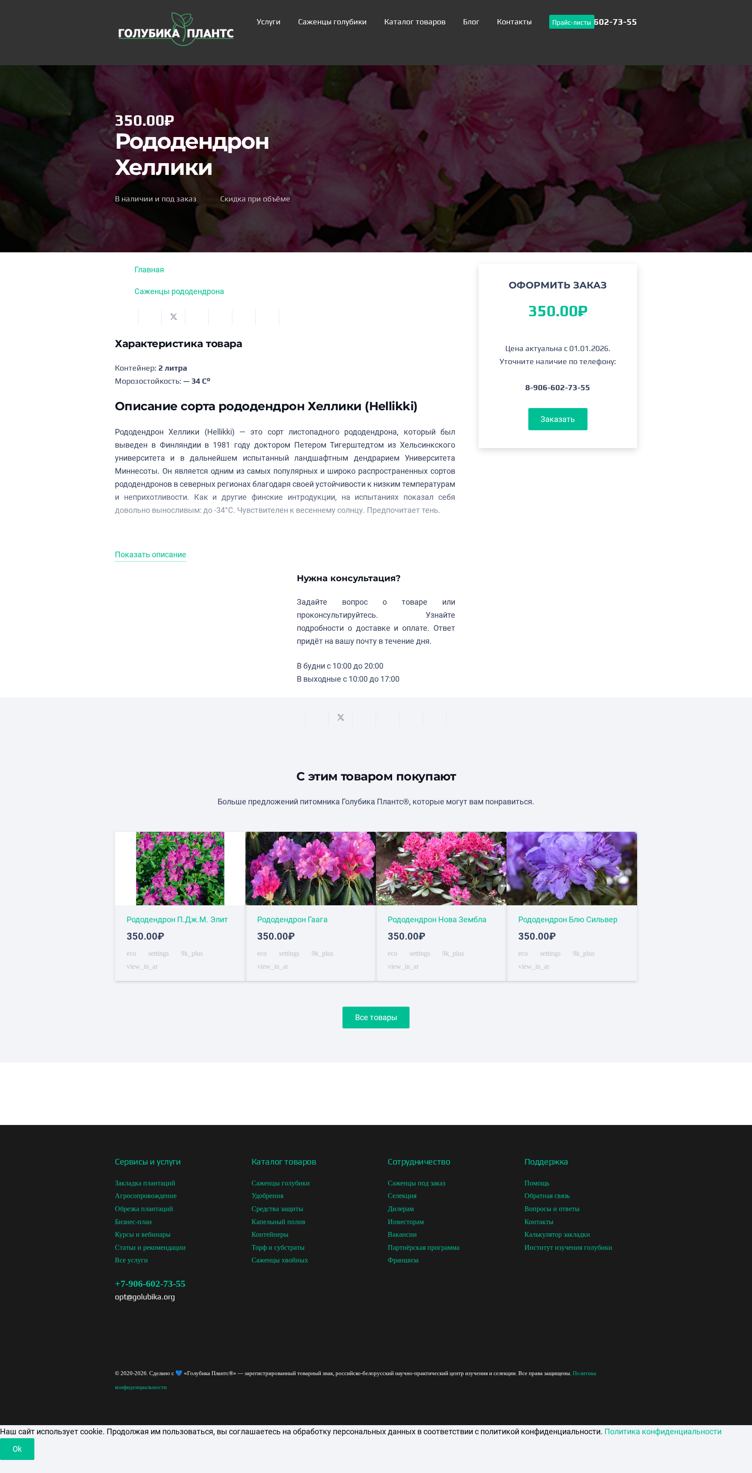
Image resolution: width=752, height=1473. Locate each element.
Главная (149, 269)
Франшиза (403, 1260)
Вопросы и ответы (552, 1208)
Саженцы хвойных (280, 1260)
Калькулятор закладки (557, 1234)
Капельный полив (279, 1221)
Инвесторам (406, 1221)
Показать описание (150, 554)
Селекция (402, 1195)
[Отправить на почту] (126, 317)
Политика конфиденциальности (663, 1431)
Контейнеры (270, 1234)
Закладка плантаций (145, 1183)
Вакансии (402, 1234)
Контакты (539, 1221)
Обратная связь (547, 1195)
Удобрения (267, 1195)
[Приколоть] (220, 317)
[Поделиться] (150, 317)
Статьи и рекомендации (150, 1247)
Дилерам (401, 1208)
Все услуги (131, 1260)
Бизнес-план (133, 1221)
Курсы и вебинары (143, 1234)
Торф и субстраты (278, 1247)
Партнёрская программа (424, 1247)
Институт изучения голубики (568, 1247)
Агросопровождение (146, 1195)
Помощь (536, 1183)
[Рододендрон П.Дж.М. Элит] (180, 906)
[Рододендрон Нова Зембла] (441, 906)
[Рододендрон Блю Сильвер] (572, 906)
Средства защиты (277, 1208)
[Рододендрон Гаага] (310, 906)
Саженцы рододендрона (179, 291)
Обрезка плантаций (144, 1208)
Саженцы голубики (281, 1183)
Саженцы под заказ (416, 1183)
